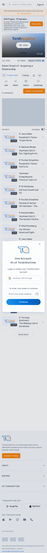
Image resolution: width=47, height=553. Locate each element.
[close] (40, 244)
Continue (23, 302)
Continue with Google (22, 278)
